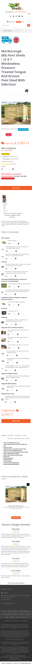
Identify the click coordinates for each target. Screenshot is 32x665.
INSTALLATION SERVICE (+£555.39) (16, 302)
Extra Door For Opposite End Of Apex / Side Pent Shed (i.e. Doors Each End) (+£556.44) (17, 254)
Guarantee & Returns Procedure (9, 614)
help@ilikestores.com (9, 603)
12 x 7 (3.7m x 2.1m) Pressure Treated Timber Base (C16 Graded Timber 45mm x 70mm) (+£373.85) (17, 290)
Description (11, 435)
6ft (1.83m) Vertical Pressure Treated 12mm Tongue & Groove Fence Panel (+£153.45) (18, 265)
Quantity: (3, 166)
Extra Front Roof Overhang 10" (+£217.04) (18, 345)
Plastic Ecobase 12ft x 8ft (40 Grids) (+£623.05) (19, 284)
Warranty (10, 438)
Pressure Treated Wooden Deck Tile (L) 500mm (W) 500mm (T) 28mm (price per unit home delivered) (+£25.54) (17, 398)
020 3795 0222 (20, 12)
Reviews (27, 438)
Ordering (28, 614)
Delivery (25, 435)
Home (4, 611)
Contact (18, 617)
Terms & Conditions (24, 611)
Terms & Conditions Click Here (17, 639)
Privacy (12, 617)
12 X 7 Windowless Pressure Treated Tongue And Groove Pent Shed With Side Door (16, 507)
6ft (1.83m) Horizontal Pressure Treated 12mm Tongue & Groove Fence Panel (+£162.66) (16, 272)
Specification (18, 435)
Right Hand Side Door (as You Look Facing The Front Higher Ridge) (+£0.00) (17, 247)
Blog (9, 611)
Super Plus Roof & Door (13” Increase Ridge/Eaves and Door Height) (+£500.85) (18, 376)
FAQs (7, 617)
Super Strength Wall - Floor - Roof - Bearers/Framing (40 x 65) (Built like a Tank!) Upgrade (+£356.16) (17, 366)
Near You (24, 617)
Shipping (21, 614)
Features (4, 435)
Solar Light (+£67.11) (13, 311)
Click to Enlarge (23, 129)
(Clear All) (3, 478)
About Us (15, 611)
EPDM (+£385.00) (12, 240)
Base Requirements (19, 438)
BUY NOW (16, 188)
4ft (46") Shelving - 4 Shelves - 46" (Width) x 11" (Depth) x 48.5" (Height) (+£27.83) (17, 320)
